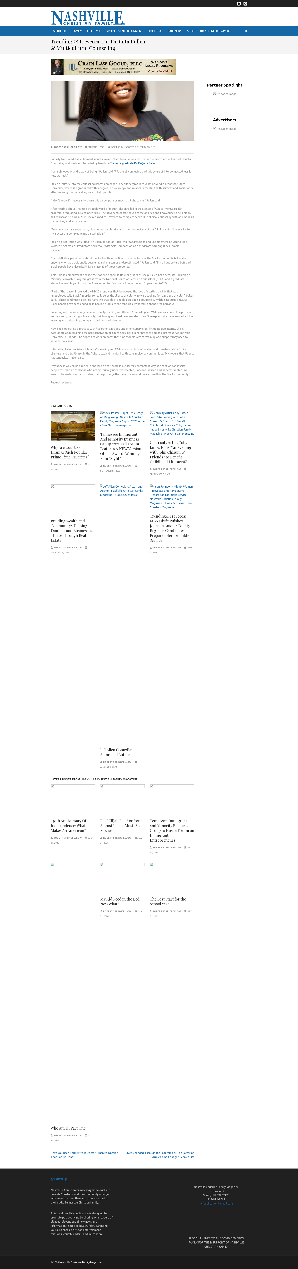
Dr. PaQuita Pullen (145, 163)
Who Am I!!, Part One (68, 1128)
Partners (175, 31)
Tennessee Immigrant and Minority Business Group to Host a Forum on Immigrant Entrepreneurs (172, 830)
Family (77, 31)
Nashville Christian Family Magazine (80, 1262)
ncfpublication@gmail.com (216, 1203)
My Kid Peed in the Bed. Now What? (120, 901)
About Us (155, 31)
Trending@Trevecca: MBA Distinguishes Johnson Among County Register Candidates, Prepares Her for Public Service (170, 528)
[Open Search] (246, 31)
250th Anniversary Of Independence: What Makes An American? (68, 825)
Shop (191, 31)
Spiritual (60, 31)
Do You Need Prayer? (215, 31)
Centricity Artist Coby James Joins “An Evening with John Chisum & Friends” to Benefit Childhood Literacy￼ (170, 452)
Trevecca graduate (121, 163)
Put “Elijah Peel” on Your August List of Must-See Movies (121, 825)
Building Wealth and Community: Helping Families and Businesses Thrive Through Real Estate (71, 530)
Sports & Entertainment (124, 31)
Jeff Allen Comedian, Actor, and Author (117, 752)
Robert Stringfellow (67, 147)
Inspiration (117, 147)
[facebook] (239, 4)
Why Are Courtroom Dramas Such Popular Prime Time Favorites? (70, 452)
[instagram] (245, 4)
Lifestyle (94, 31)
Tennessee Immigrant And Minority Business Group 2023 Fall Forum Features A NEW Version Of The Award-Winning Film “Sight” (120, 446)
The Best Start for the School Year (168, 901)
